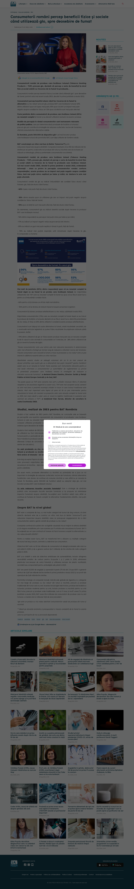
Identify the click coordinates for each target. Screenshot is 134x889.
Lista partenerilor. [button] (80, 451)
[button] (67, 442)
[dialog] (67, 444)
